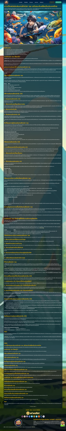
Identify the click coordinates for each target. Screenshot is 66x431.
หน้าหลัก (20, 2)
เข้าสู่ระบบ (52, 2)
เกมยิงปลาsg (41, 227)
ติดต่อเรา (41, 2)
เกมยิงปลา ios (6, 268)
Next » (35, 406)
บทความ (36, 2)
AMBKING (33, 427)
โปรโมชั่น (26, 2)
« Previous (32, 406)
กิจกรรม (31, 2)
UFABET (20, 427)
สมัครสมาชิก (58, 2)
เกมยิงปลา (6, 336)
